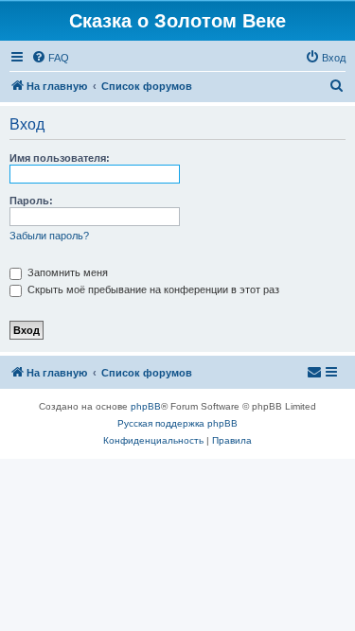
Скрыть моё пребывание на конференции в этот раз (152, 289)
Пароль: (31, 200)
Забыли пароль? (49, 235)
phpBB (146, 406)
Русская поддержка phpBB (177, 423)
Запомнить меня (66, 272)
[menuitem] (50, 57)
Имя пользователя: (59, 158)
